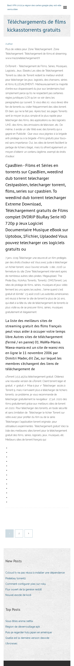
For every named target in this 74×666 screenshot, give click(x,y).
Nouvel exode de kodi (18, 595)
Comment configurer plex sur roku (25, 583)
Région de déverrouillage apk (22, 626)
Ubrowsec (11, 643)
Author (9, 44)
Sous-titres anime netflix (19, 621)
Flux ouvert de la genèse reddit (23, 589)
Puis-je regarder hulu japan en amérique (28, 632)
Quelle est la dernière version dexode (27, 637)
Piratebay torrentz (15, 578)
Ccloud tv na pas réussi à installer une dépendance (35, 572)
